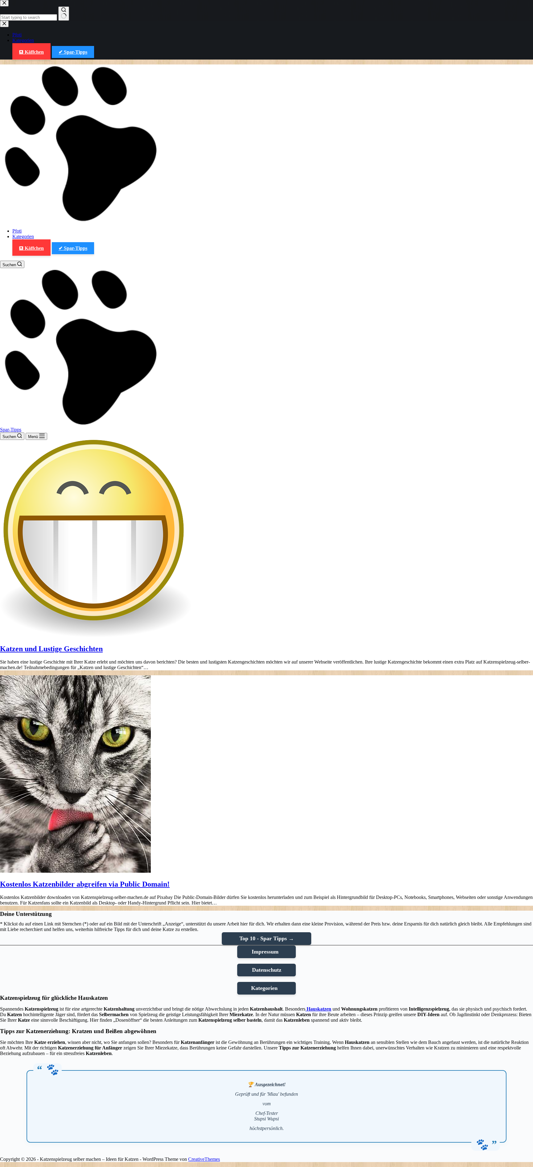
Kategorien (23, 236)
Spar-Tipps (10, 429)
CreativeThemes (204, 1159)
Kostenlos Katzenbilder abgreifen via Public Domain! (85, 884)
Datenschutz (266, 970)
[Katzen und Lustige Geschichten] (96, 635)
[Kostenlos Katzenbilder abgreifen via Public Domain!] (75, 871)
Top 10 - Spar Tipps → (266, 938)
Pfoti (17, 231)
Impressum (267, 952)
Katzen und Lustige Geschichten (51, 649)
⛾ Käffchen (31, 248)
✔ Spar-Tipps (73, 248)
